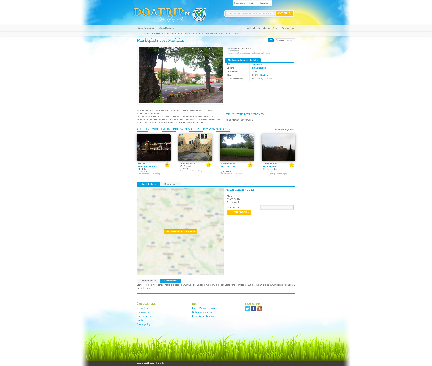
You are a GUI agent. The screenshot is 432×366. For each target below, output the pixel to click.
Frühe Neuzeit (210, 33)
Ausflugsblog (288, 28)
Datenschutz (144, 316)
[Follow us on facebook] (253, 308)
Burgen (276, 28)
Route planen (239, 212)
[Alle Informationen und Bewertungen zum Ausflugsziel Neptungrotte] (195, 147)
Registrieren (240, 3)
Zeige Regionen (166, 28)
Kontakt (141, 320)
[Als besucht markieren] (271, 40)
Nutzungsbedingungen (204, 312)
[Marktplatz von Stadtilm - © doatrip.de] (181, 75)
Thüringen (176, 33)
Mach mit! (251, 28)
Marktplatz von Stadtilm (229, 33)
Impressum (143, 312)
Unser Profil (143, 308)
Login (251, 3)
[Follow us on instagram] (259, 308)
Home (152, 33)
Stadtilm (186, 33)
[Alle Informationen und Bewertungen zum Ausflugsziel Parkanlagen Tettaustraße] (237, 147)
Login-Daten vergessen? (205, 308)
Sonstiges (196, 33)
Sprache (264, 3)
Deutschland (163, 33)
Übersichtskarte (148, 184)
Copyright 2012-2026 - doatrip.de (150, 363)
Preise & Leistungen (203, 316)
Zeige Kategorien (146, 28)
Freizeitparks (264, 28)
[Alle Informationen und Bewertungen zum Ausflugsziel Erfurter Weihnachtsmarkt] (154, 147)
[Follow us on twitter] (247, 308)
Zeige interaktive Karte (180, 232)
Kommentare (170, 184)
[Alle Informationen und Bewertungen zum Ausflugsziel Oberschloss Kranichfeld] (278, 147)
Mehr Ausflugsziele (284, 129)
